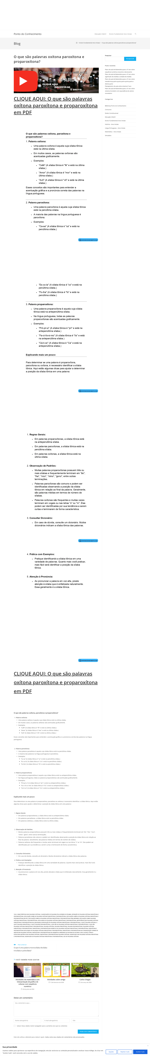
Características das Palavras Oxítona (28, 914)
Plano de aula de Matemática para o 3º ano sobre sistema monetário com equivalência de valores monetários (120, 91)
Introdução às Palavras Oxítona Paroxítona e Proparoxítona (60, 922)
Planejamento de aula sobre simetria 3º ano (118, 86)
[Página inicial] (76, 43)
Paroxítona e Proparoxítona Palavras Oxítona (54, 934)
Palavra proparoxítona (75, 926)
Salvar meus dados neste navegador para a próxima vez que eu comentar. (42, 1026)
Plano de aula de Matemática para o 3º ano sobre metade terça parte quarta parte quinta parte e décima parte (120, 81)
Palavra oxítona (49, 926)
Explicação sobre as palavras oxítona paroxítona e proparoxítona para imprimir (53, 918)
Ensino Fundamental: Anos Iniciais (115, 121)
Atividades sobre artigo (56, 979)
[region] (75, 1050)
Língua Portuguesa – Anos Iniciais (115, 128)
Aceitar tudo (140, 1052)
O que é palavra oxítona (88, 922)
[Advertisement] (61, 14)
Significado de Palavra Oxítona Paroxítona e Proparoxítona (44, 936)
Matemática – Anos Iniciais (113, 132)
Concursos (108, 109)
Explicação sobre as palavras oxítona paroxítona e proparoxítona (45, 916)
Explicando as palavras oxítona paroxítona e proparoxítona (57, 920)
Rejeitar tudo (125, 1052)
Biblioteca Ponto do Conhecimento (115, 106)
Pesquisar (108, 55)
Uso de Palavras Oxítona (71, 936)
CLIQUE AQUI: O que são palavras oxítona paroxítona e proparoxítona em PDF (56, 105)
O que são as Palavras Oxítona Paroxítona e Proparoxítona (69, 924)
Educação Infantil (110, 117)
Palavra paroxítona (61, 926)
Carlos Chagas (85, 979)
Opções (111, 1052)
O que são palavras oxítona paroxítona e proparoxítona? (119, 43)
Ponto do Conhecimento (28, 34)
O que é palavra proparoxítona (40, 924)
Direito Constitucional (111, 113)
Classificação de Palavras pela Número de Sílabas (56, 914)
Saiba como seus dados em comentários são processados (64, 1037)
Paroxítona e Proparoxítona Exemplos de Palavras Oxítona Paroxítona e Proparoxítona (60, 928)
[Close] (148, 1045)
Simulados (108, 135)
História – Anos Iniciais (112, 124)
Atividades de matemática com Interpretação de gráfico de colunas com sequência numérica (27, 983)
